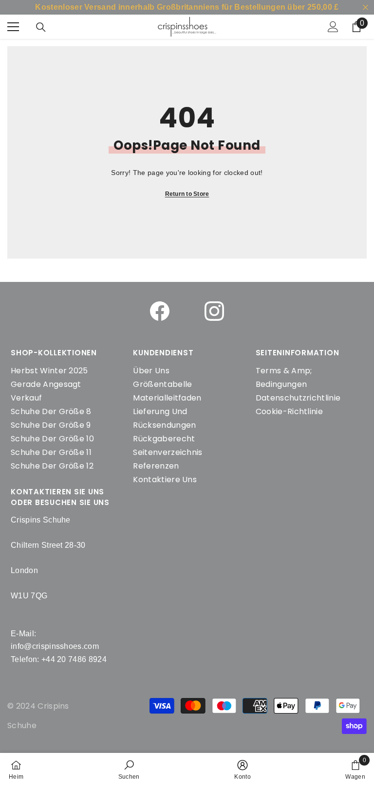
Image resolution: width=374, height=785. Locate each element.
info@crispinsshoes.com (55, 646)
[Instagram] (214, 311)
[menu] (13, 27)
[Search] (41, 27)
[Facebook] (159, 311)
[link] (129, 769)
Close (365, 7)
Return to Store (187, 194)
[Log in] (333, 26)
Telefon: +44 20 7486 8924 (59, 659)
